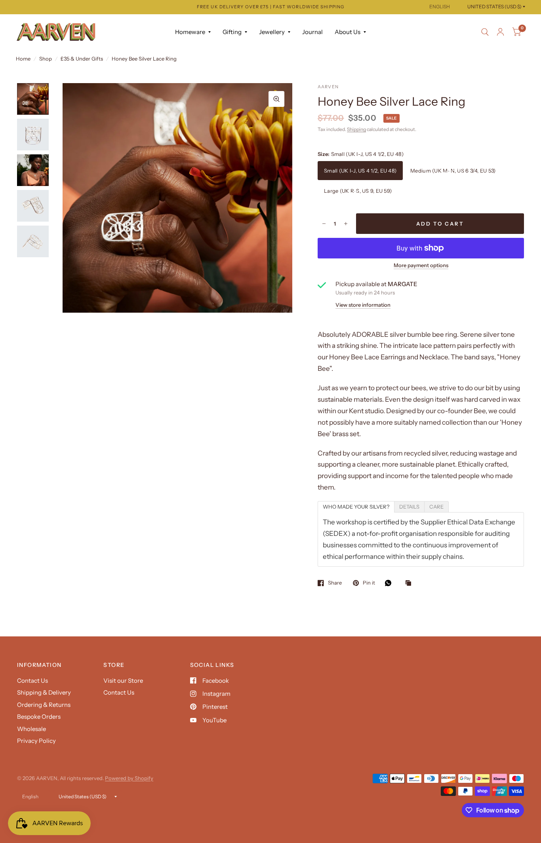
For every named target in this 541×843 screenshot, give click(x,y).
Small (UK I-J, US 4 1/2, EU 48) (360, 170)
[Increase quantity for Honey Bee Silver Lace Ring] (346, 224)
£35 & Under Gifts (82, 58)
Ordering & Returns (43, 704)
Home (23, 58)
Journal (312, 32)
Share (335, 583)
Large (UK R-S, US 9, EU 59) (358, 191)
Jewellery (272, 32)
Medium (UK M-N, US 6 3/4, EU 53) (452, 170)
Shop (45, 58)
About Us (347, 32)
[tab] (356, 507)
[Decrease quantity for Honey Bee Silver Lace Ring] (324, 224)
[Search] (485, 32)
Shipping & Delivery (44, 692)
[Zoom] (276, 99)
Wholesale (31, 729)
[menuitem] (193, 32)
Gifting (232, 32)
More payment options (421, 265)
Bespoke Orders (39, 716)
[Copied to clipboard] (410, 583)
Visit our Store (123, 680)
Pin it (369, 583)
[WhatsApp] (390, 583)
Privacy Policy (36, 740)
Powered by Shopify (129, 778)
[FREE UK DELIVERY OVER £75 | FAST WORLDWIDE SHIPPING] (270, 7)
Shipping (356, 129)
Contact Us (32, 680)
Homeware (190, 32)
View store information (363, 305)
